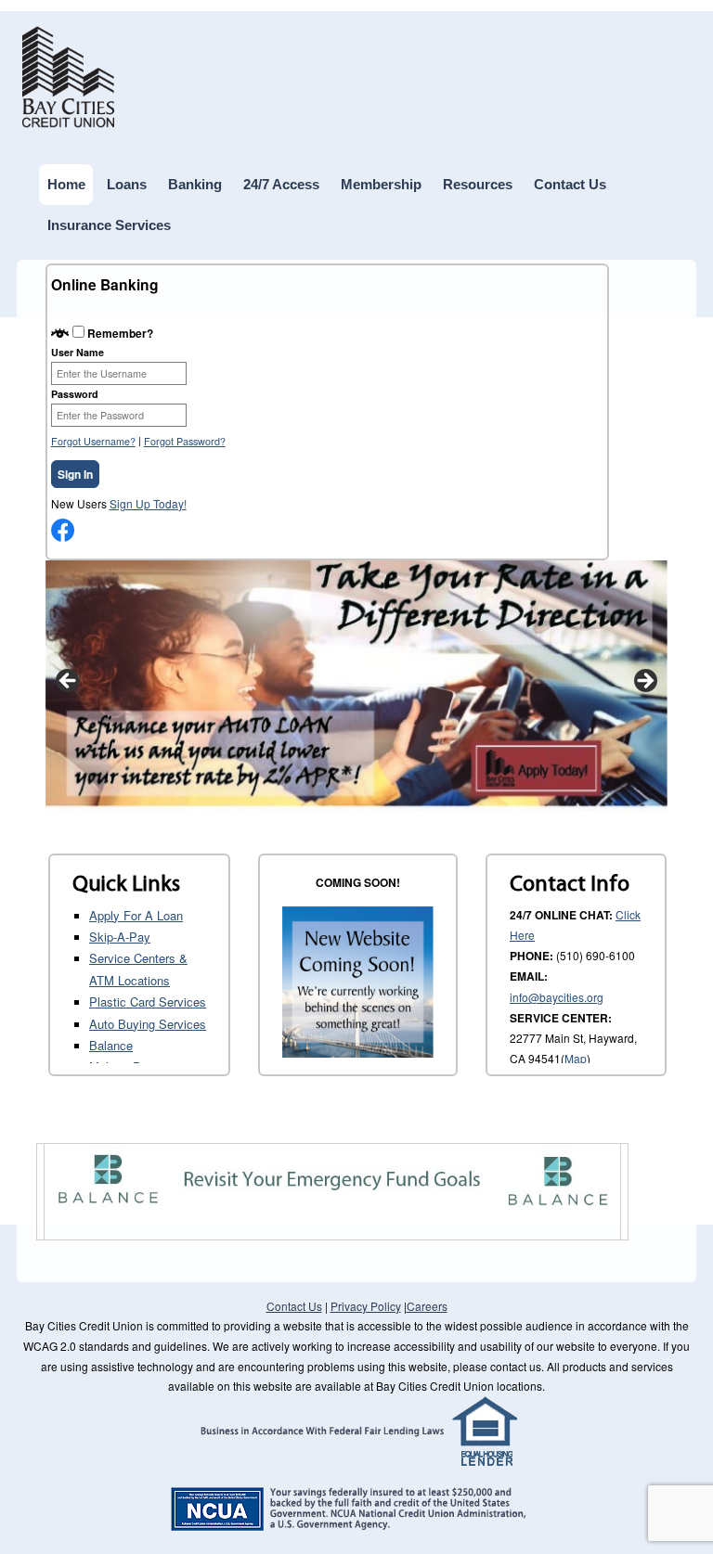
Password (74, 394)
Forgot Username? (93, 441)
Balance (111, 1045)
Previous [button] (69, 682)
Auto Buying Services (147, 1024)
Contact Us (570, 184)
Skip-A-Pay (119, 936)
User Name (77, 352)
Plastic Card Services (147, 1001)
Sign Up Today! (148, 503)
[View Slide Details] (356, 686)
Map (575, 1058)
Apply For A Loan (136, 915)
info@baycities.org (556, 997)
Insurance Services (109, 225)
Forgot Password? (185, 441)
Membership (381, 184)
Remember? (120, 333)
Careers (427, 1306)
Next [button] (644, 682)
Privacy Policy (366, 1306)
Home (66, 184)
